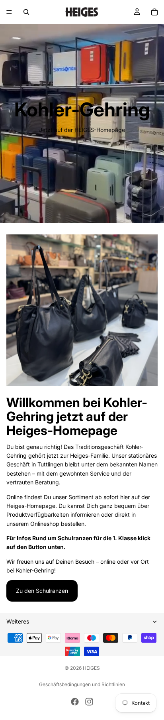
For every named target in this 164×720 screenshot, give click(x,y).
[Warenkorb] (154, 12)
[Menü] (9, 12)
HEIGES (91, 668)
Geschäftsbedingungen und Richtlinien (82, 684)
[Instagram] (89, 701)
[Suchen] (26, 12)
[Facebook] (75, 701)
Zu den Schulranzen (42, 590)
